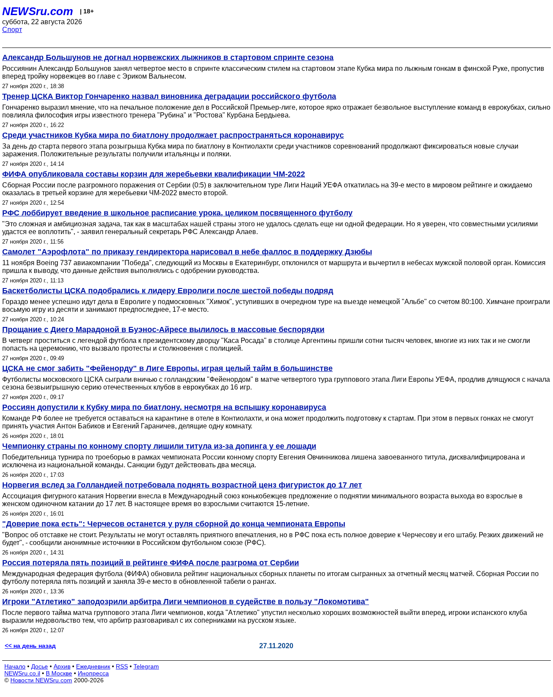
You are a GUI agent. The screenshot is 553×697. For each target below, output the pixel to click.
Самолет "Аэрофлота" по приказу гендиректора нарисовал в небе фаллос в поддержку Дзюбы (187, 251)
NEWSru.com (37, 11)
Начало (14, 666)
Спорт (12, 29)
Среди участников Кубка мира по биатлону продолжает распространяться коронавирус (173, 135)
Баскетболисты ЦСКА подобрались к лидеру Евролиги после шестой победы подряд (167, 290)
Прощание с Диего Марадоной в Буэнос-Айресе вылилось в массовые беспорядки (163, 329)
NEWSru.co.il (22, 673)
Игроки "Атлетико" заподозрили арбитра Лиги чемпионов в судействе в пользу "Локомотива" (185, 601)
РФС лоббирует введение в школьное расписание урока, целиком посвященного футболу (177, 213)
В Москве (59, 673)
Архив (62, 666)
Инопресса (93, 673)
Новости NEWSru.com (41, 680)
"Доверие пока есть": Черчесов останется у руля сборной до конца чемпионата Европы (173, 524)
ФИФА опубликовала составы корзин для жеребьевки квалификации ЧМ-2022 (153, 174)
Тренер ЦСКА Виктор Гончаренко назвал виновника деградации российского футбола (169, 96)
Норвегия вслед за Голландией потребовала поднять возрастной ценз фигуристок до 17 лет (182, 485)
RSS (122, 666)
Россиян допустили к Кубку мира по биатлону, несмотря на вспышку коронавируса (164, 407)
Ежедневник (93, 666)
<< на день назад (30, 645)
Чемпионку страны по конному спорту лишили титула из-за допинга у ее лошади (159, 446)
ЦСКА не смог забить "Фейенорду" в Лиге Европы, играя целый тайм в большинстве (167, 368)
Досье (39, 666)
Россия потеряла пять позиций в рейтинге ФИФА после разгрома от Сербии (150, 562)
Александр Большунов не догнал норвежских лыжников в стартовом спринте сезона (168, 57)
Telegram (146, 666)
